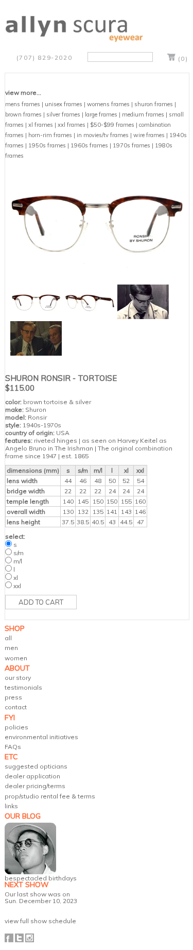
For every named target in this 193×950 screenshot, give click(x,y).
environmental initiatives (41, 737)
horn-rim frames (50, 135)
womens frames (108, 104)
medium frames (143, 114)
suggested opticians (36, 766)
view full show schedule (40, 921)
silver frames (63, 114)
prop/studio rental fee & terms (50, 796)
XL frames (40, 124)
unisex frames (63, 104)
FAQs (13, 747)
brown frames (23, 114)
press (13, 697)
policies (16, 727)
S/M (18, 553)
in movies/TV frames (103, 135)
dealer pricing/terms (35, 786)
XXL (17, 586)
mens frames (22, 104)
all (8, 638)
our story (18, 677)
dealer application (32, 776)
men (11, 648)
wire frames (149, 135)
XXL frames (71, 124)
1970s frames (131, 145)
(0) (183, 58)
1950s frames (47, 145)
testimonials (23, 687)
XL (15, 577)
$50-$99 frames (112, 124)
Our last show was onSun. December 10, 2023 (41, 897)
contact (16, 707)
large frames (101, 114)
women (16, 658)
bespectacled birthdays (41, 878)
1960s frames (89, 145)
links (11, 806)
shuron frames (153, 104)
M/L (17, 561)
